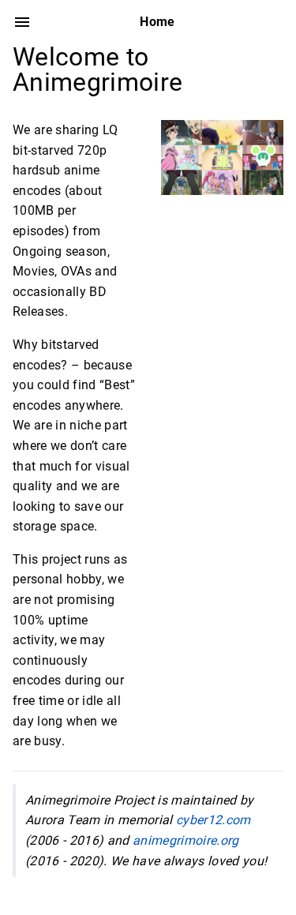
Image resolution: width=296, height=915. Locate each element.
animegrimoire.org (186, 840)
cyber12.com (213, 819)
